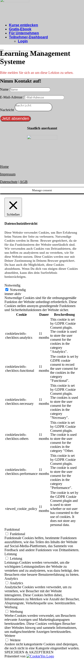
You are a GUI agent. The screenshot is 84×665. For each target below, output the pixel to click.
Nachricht (7, 110)
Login (23, 41)
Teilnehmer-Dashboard (28, 37)
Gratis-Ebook (20, 29)
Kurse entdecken (23, 25)
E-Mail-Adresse (11, 97)
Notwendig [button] (12, 285)
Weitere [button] (9, 636)
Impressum (7, 174)
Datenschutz (8, 182)
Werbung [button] (10, 607)
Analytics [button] (11, 578)
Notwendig (18, 290)
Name (4, 89)
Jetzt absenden (15, 118)
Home (4, 166)
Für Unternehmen (24, 33)
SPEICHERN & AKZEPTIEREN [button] (29, 652)
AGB (24, 182)
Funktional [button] (12, 529)
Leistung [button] (10, 554)
